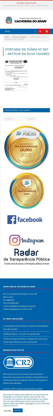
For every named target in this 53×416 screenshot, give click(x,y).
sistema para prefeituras (33, 374)
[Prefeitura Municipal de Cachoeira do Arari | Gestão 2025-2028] (26, 19)
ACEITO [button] (18, 410)
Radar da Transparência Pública (30, 389)
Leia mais (29, 403)
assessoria (20, 377)
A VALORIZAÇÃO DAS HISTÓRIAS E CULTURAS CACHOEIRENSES (26, 326)
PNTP (13, 389)
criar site (18, 374)
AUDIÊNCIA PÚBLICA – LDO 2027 (25, 6)
